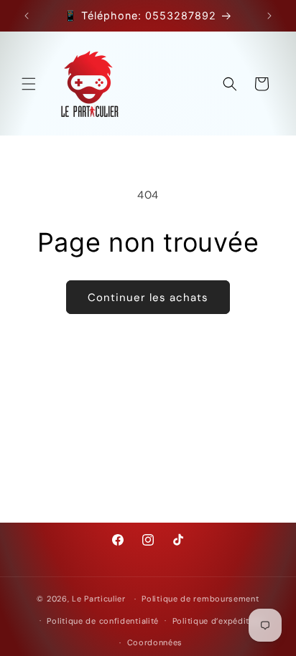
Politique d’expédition (217, 621)
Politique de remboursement (200, 599)
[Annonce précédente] (26, 16)
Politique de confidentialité (103, 621)
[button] (29, 84)
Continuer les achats (148, 297)
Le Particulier (99, 599)
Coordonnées (155, 642)
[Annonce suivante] (269, 16)
